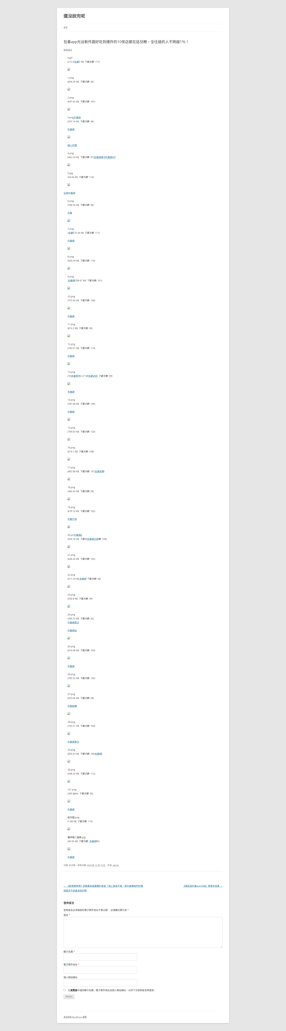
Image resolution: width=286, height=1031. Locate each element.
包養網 (71, 129)
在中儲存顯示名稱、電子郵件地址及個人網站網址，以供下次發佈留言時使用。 (112, 990)
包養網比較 (92, 539)
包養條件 (75, 375)
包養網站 (72, 630)
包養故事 (99, 471)
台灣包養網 (69, 193)
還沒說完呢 (74, 16)
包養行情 (72, 519)
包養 (76, 61)
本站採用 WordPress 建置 (75, 1017)
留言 (67, 914)
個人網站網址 (70, 977)
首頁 (66, 27)
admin (116, 865)
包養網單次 (99, 157)
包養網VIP (110, 157)
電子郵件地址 (71, 964)
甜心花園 (72, 145)
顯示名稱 (69, 951)
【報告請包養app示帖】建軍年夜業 (202, 886)
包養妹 (77, 117)
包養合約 (92, 375)
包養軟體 (72, 706)
